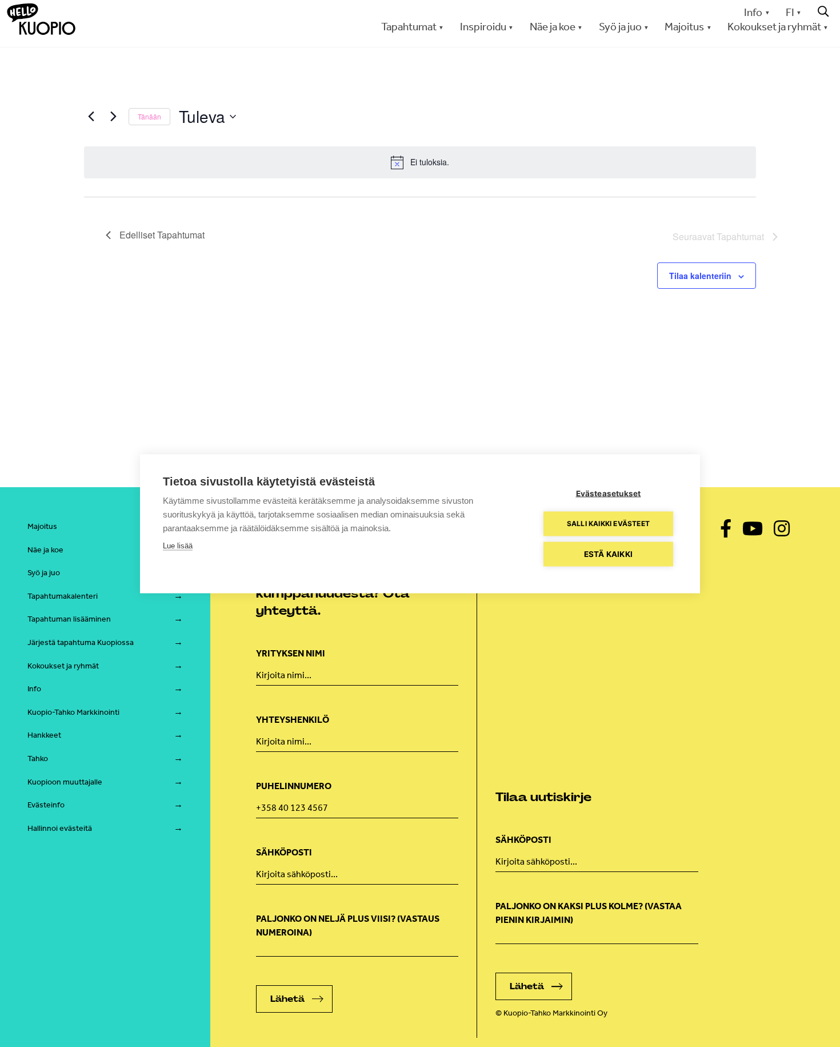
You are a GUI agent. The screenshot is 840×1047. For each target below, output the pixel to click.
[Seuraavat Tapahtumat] (113, 117)
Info (753, 12)
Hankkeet (44, 735)
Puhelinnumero (293, 786)
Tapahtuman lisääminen (69, 619)
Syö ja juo (43, 573)
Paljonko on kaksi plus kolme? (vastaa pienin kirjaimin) (588, 913)
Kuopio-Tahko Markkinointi (73, 712)
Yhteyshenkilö (292, 719)
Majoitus (42, 526)
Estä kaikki (608, 553)
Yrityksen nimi (290, 653)
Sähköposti (284, 852)
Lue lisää (178, 545)
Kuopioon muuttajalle (64, 782)
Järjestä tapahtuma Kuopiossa (80, 642)
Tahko (37, 758)
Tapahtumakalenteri (62, 596)
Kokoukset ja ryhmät (63, 666)
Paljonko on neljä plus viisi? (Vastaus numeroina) (347, 925)
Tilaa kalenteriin (700, 275)
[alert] (420, 162)
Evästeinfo (46, 805)
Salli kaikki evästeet (608, 523)
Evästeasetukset (608, 492)
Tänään (149, 116)
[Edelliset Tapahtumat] (91, 117)
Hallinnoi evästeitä (59, 828)
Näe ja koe (45, 550)
